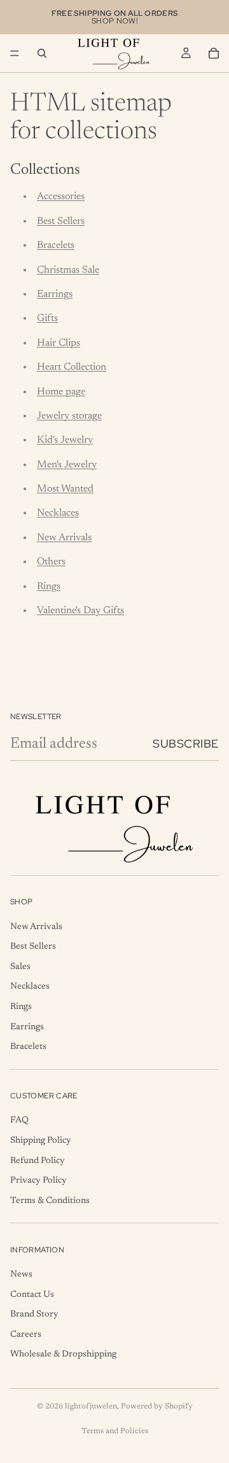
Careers (25, 1334)
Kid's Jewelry (65, 440)
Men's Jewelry (67, 465)
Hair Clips (58, 343)
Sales (20, 967)
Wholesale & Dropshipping (63, 1355)
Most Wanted (65, 489)
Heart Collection (71, 367)
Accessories (61, 197)
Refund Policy (37, 1161)
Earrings (55, 294)
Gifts (47, 318)
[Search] (42, 53)
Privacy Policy (38, 1180)
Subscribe (186, 743)
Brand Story (34, 1314)
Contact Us (32, 1295)
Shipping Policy (40, 1140)
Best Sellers (61, 221)
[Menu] (14, 53)
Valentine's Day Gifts (80, 611)
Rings (48, 587)
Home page (61, 392)
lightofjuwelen (91, 1406)
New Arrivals (64, 538)
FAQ (19, 1121)
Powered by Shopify (157, 1406)
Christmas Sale (68, 270)
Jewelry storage (69, 416)
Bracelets (55, 245)
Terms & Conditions (50, 1201)
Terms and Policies (114, 1431)
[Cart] (214, 53)
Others (51, 562)
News (21, 1274)
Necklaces (58, 513)
